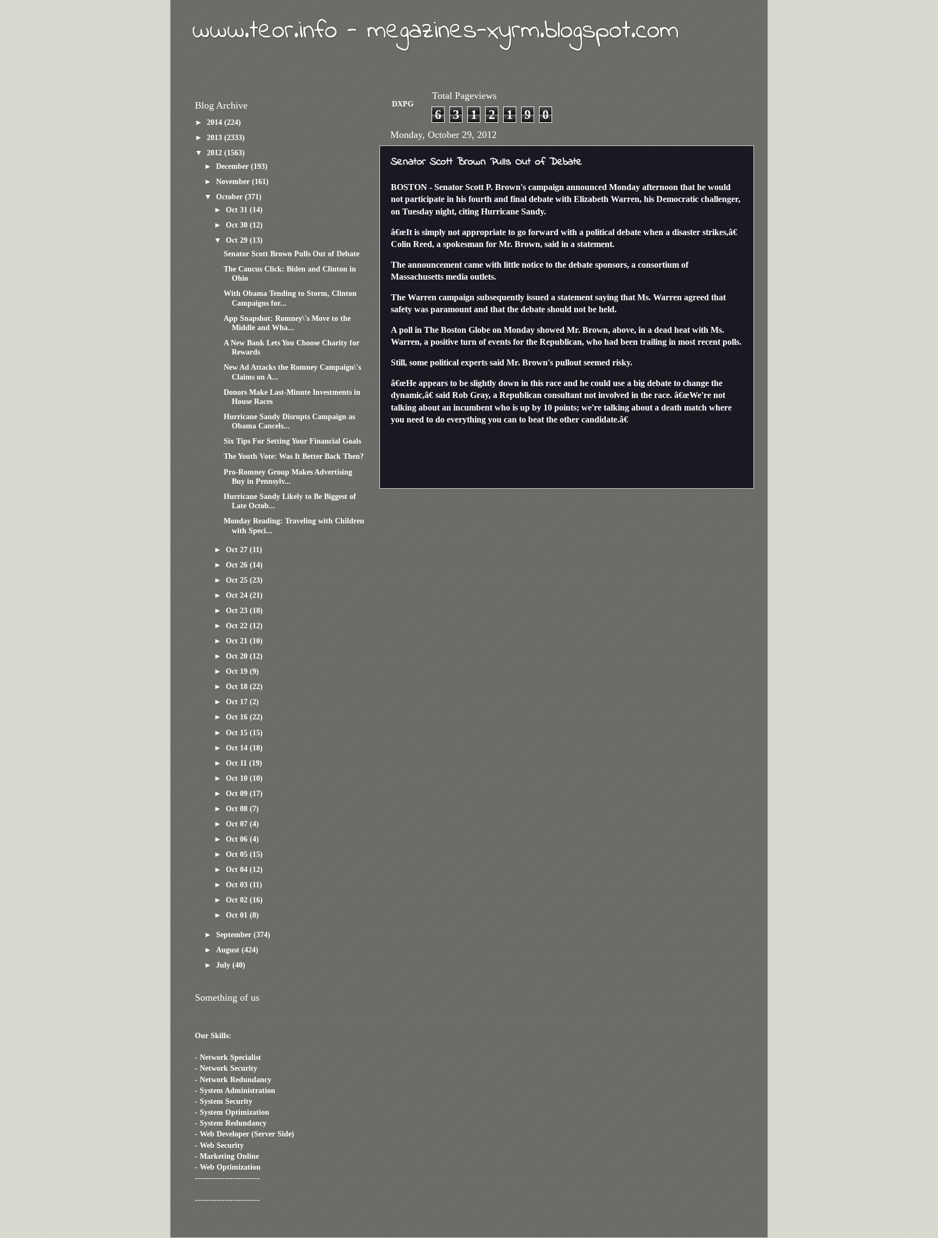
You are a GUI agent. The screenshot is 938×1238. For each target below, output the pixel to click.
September (234, 934)
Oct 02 (238, 899)
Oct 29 (238, 240)
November (234, 181)
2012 (215, 152)
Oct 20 (238, 656)
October (230, 196)
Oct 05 (238, 854)
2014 (215, 122)
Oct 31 (238, 209)
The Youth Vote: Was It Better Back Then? (294, 456)
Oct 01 (238, 915)
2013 (215, 137)
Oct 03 (238, 884)
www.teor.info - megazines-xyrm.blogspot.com (435, 31)
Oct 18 (238, 686)
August (229, 949)
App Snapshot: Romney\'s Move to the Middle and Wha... (287, 323)
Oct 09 (238, 793)
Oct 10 (238, 778)
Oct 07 (238, 823)
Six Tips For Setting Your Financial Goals (292, 441)
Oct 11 (237, 763)
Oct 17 (238, 701)
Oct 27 (238, 549)
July (224, 965)
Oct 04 (238, 869)
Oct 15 (238, 732)
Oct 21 (238, 640)
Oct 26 (238, 564)
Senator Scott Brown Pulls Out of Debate (291, 253)
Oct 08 (238, 808)
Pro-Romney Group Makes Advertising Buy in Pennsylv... (288, 476)
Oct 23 (238, 610)
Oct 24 (238, 595)
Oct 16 (238, 716)
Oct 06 (238, 839)
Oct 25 (238, 580)
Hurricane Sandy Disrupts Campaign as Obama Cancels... (289, 421)
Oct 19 (238, 671)
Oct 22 (238, 625)
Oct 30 (238, 224)
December (233, 166)
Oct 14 (238, 747)
